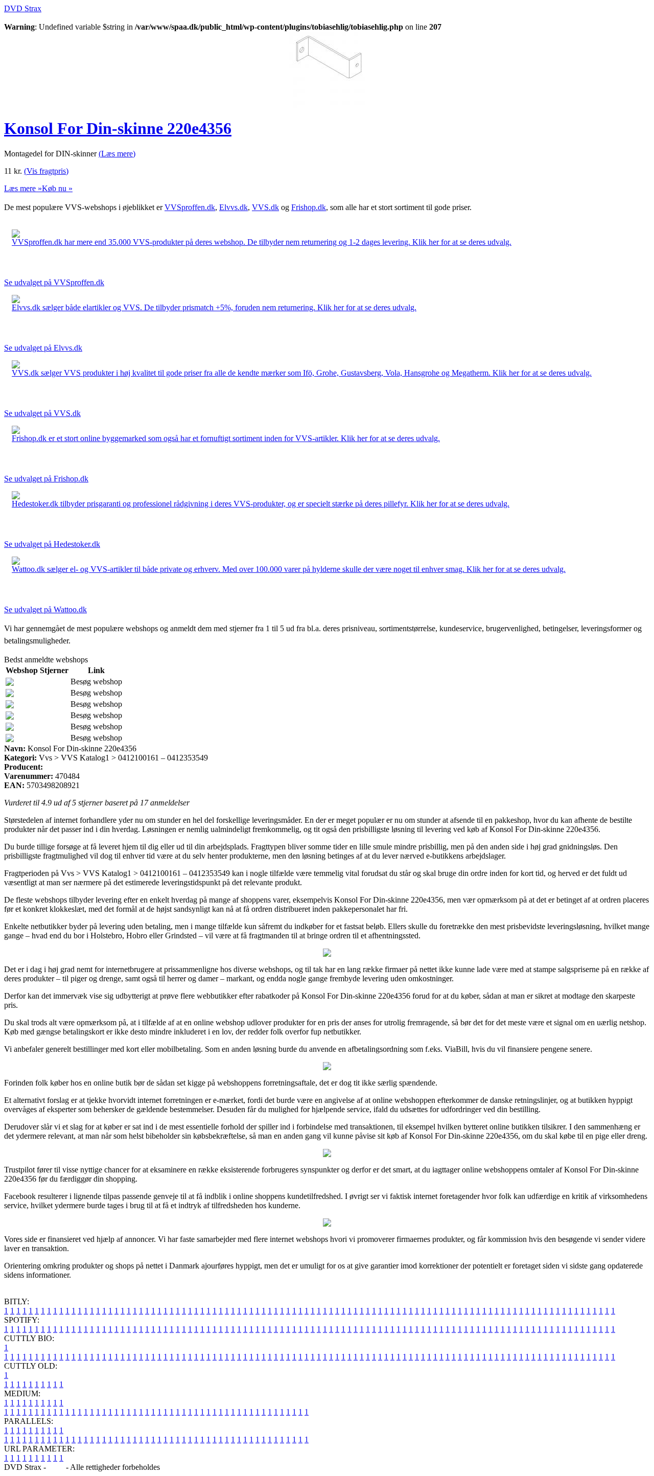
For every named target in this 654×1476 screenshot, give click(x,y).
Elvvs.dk (233, 207)
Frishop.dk (308, 207)
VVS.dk (265, 207)
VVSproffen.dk (190, 207)
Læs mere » (23, 188)
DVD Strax (22, 8)
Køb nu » (57, 188)
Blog (56, 1467)
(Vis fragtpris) (46, 171)
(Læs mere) (117, 153)
